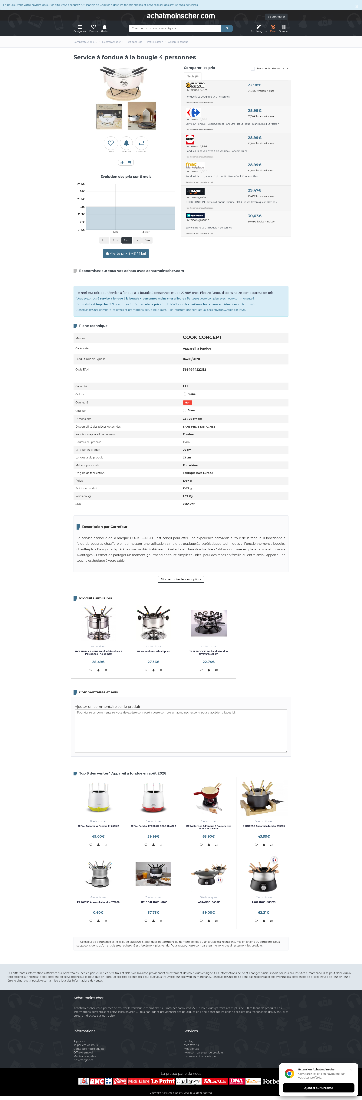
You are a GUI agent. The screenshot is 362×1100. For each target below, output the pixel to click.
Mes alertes (191, 1048)
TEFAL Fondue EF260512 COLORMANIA (153, 826)
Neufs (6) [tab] (193, 76)
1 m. (104, 240)
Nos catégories (83, 1060)
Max (147, 240)
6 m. (127, 240)
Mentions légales (85, 1056)
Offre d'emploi (83, 1052)
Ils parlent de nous (86, 1045)
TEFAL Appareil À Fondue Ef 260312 (98, 826)
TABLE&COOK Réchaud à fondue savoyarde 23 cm (208, 652)
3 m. (115, 240)
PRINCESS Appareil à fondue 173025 (264, 826)
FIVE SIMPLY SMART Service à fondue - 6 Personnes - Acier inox (98, 652)
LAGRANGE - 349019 (208, 902)
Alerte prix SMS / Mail (127, 253)
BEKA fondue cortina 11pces (153, 651)
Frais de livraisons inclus (272, 68)
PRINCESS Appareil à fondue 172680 (98, 902)
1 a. (137, 240)
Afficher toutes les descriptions (181, 579)
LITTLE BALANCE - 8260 (153, 902)
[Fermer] (351, 1070)
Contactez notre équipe (89, 1048)
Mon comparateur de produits (204, 1052)
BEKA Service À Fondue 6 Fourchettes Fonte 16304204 (208, 827)
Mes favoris (191, 1045)
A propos (79, 1041)
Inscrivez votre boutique (200, 1056)
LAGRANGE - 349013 (263, 902)
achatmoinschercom (181, 16)
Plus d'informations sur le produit (199, 103)
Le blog (189, 1041)
